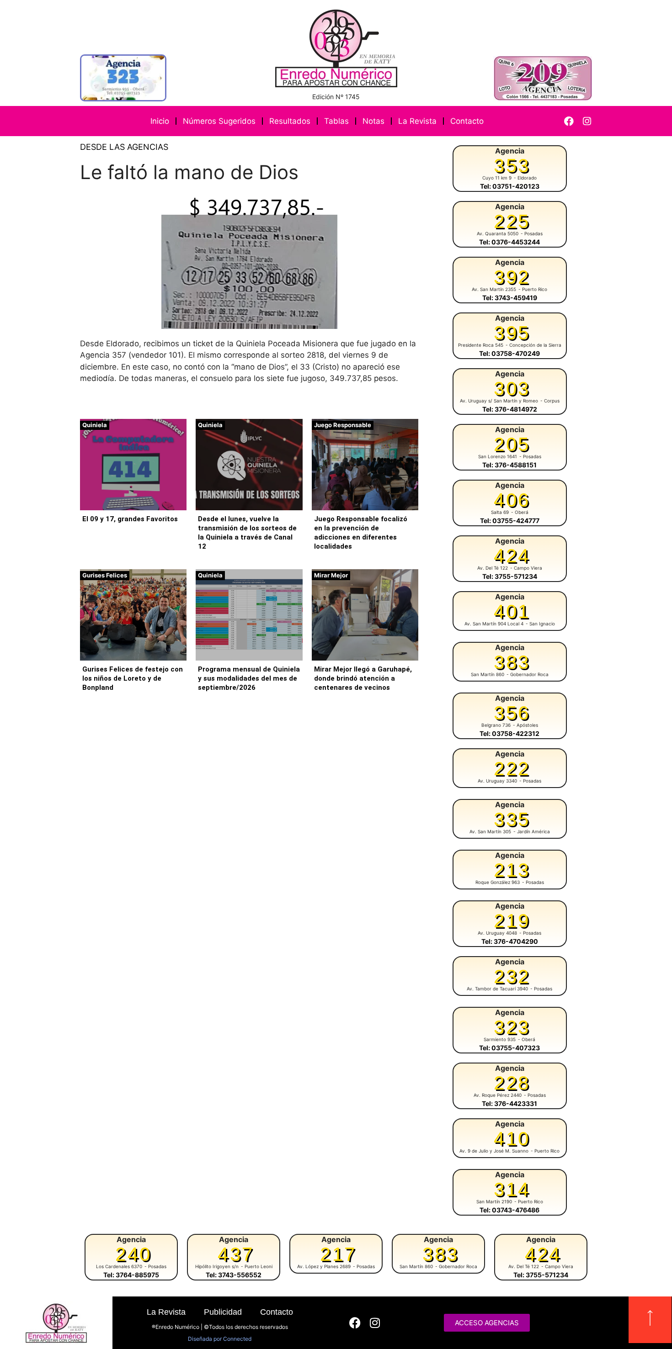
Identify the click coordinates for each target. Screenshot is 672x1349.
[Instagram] (587, 121)
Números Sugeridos (219, 121)
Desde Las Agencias (124, 147)
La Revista (417, 121)
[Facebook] (569, 121)
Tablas (336, 121)
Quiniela (94, 425)
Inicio (159, 121)
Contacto (467, 121)
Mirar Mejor (331, 575)
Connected (237, 1338)
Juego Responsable (342, 425)
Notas (373, 121)
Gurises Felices (104, 575)
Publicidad (223, 1312)
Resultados (289, 121)
